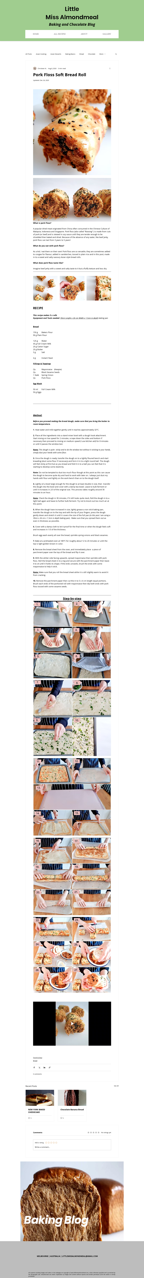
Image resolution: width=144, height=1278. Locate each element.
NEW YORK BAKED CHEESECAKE (36, 1111)
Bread (81, 54)
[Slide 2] (72, 1238)
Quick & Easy (37, 1058)
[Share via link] (50, 1067)
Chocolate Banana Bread (72, 1109)
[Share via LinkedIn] (44, 1067)
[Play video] (72, 1024)
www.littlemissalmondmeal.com (79, 1272)
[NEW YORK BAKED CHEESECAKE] (40, 1098)
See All (116, 1086)
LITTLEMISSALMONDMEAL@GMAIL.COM (80, 1256)
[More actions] (110, 68)
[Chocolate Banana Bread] (72, 1098)
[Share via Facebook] (34, 1067)
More (101, 54)
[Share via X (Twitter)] (39, 1067)
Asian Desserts (55, 54)
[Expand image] (45, 288)
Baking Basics (70, 54)
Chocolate (91, 54)
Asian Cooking (41, 54)
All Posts (29, 54)
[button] (116, 54)
